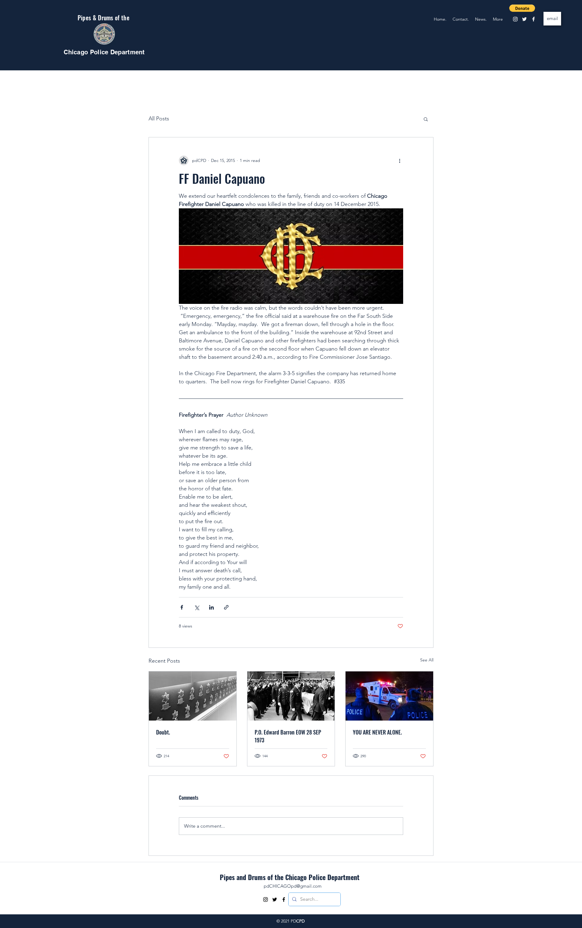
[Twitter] (524, 19)
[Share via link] (226, 607)
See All (426, 660)
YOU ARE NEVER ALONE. (377, 732)
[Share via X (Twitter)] (196, 607)
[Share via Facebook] (182, 607)
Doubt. (163, 732)
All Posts (159, 118)
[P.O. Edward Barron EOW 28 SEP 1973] (291, 696)
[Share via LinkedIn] (211, 607)
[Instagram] (515, 19)
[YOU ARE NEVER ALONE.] (389, 696)
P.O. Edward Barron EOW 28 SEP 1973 (288, 736)
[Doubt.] (192, 696)
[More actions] (399, 160)
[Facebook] (533, 19)
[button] (522, 8)
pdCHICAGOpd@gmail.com (293, 886)
